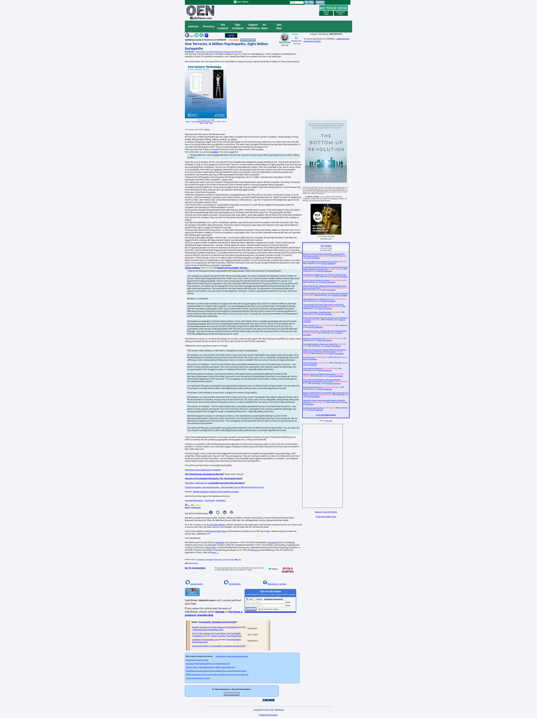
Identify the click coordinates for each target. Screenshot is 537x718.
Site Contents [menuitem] (222, 26)
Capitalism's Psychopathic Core (205, 639)
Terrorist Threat (228, 559)
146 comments (200, 52)
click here (329, 421)
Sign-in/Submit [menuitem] (237, 26)
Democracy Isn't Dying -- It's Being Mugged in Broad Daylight (325, 331)
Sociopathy (220, 500)
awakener (220, 542)
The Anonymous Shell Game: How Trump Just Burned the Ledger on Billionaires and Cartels (323, 306)
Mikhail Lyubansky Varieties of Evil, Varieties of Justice (216, 491)
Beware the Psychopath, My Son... (233, 268)
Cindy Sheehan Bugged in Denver (198, 678)
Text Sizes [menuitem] (279, 26)
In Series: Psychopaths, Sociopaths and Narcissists (224, 52)
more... (215, 552)
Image (187, 121)
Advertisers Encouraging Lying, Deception (203, 470)
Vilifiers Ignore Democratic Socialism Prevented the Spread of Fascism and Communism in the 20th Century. (324, 351)
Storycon (255, 550)
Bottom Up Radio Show (216, 531)
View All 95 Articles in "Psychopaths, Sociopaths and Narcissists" (219, 646)
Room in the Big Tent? (311, 325)
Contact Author (196, 584)
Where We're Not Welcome (312, 368)
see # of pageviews (312, 258)
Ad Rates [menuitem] (264, 26)
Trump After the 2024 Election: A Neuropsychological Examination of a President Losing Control (321, 381)
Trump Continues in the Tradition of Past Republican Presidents (325, 293)
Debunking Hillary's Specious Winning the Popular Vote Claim (208, 664)
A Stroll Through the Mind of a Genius (316, 280)
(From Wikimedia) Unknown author (201, 121)
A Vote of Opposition (310, 363)
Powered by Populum (268, 715)
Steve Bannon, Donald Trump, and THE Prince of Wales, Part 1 (325, 275)
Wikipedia (207, 129)
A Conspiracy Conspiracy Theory (197, 660)
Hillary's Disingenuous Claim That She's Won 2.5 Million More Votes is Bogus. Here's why (217, 674)
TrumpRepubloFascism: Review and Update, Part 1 (321, 344)
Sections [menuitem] (193, 26)
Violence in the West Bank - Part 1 (315, 338)
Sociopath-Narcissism (194, 500)
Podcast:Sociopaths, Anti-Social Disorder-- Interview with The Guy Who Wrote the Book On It (224, 487)
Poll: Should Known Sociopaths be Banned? (204, 474)
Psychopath (209, 500)
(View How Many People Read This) (208, 629)
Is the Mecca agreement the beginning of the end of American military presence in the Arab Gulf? (325, 268)
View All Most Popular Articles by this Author (231, 656)
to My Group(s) (191, 563)
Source (206, 123)
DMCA (211, 123)
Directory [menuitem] (208, 26)
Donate (220, 611)
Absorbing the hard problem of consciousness (319, 374)
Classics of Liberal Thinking (326, 512)
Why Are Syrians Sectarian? (312, 387)
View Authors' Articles (276, 584)
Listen (231, 35)
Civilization (201, 559)
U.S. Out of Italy (308, 357)
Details (201, 123)
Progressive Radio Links (326, 516)
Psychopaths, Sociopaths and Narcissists (218, 622)
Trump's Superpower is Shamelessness (316, 312)
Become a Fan (296, 41)
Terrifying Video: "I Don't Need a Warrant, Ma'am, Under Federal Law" (210, 667)
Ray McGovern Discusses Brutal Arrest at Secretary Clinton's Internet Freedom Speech (216, 671)
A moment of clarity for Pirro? (313, 408)
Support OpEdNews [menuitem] (252, 26)
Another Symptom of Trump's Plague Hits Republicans (215, 627)
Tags (238, 559)
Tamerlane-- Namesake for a (215, 483)
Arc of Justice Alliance (216, 524)
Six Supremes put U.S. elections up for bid (318, 299)
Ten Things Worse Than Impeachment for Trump (320, 261)
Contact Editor (235, 584)
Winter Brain (210, 547)
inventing (272, 542)
